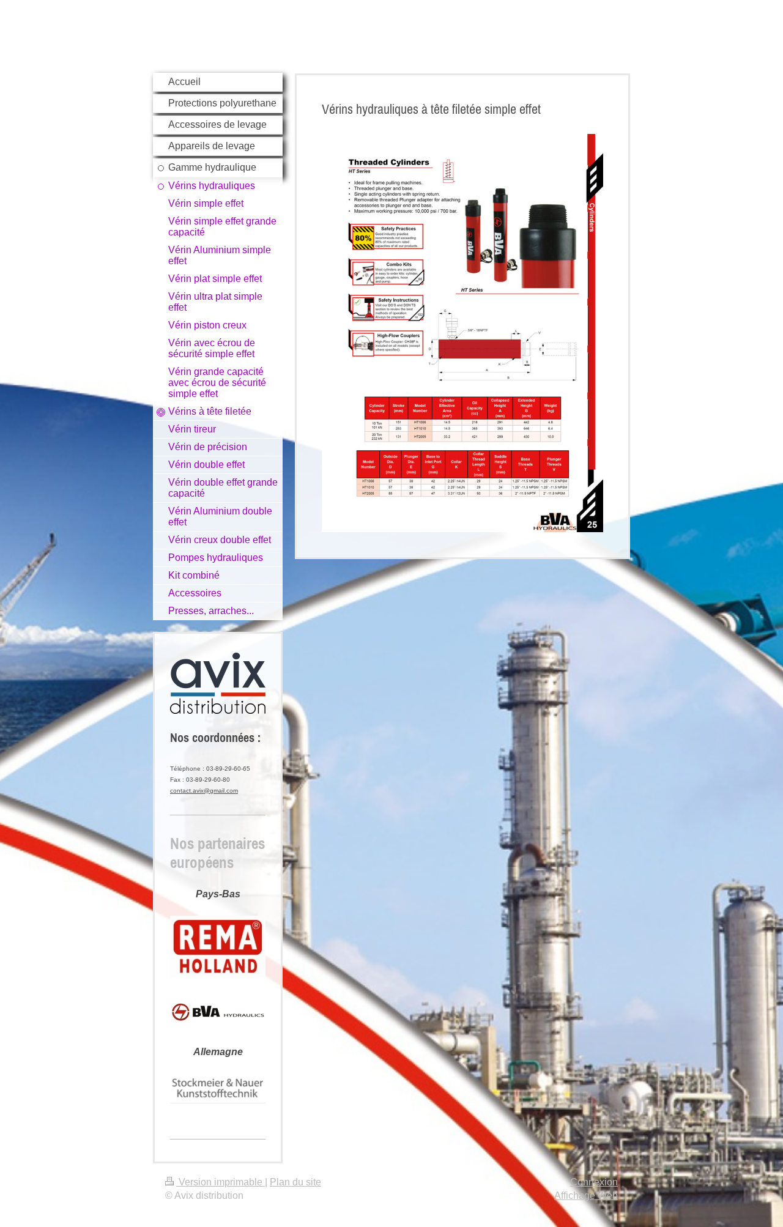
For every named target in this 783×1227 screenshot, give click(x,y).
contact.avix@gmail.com (204, 790)
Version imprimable (220, 1182)
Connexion (594, 1182)
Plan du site (295, 1182)
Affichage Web (586, 1195)
